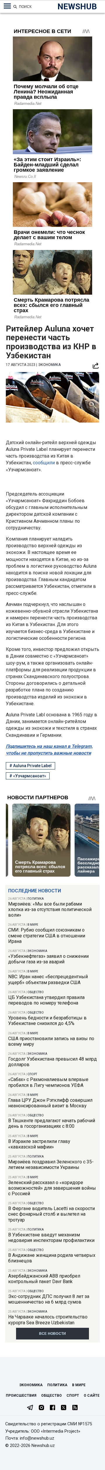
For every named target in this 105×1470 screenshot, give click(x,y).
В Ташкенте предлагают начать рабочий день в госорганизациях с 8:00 (51, 1123)
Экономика (37, 951)
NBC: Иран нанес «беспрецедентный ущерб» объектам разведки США (48, 979)
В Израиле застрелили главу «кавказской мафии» (39, 1144)
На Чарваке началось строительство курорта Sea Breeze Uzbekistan (48, 1319)
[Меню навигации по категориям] (7, 6)
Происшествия (21, 1395)
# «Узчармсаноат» (27, 776)
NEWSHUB (77, 6)
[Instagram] (41, 1408)
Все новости (52, 1334)
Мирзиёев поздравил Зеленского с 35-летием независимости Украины (51, 1164)
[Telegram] (30, 1408)
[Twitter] (63, 1408)
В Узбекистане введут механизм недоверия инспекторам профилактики (51, 1237)
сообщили (44, 462)
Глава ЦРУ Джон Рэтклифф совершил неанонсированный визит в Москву (50, 1102)
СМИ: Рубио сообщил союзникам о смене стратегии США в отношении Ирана (46, 935)
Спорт (32, 1074)
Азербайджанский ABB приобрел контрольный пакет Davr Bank (44, 1278)
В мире (32, 924)
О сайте (91, 1395)
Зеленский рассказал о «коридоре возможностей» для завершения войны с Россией (52, 1188)
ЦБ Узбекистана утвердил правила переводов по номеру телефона (46, 1000)
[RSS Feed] (74, 1408)
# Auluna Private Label (30, 765)
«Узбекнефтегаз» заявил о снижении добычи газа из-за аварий (48, 959)
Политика (35, 898)
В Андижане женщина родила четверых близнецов (51, 1258)
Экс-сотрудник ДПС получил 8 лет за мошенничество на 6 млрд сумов (48, 1299)
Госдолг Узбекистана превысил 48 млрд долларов (52, 1061)
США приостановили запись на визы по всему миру (51, 1041)
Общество (35, 992)
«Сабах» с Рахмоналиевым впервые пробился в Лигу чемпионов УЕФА (48, 1082)
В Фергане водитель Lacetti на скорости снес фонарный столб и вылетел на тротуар (51, 1214)
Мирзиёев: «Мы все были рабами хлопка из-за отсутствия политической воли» (50, 909)
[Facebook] (52, 1408)
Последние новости (34, 891)
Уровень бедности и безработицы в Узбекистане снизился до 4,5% (47, 1020)
